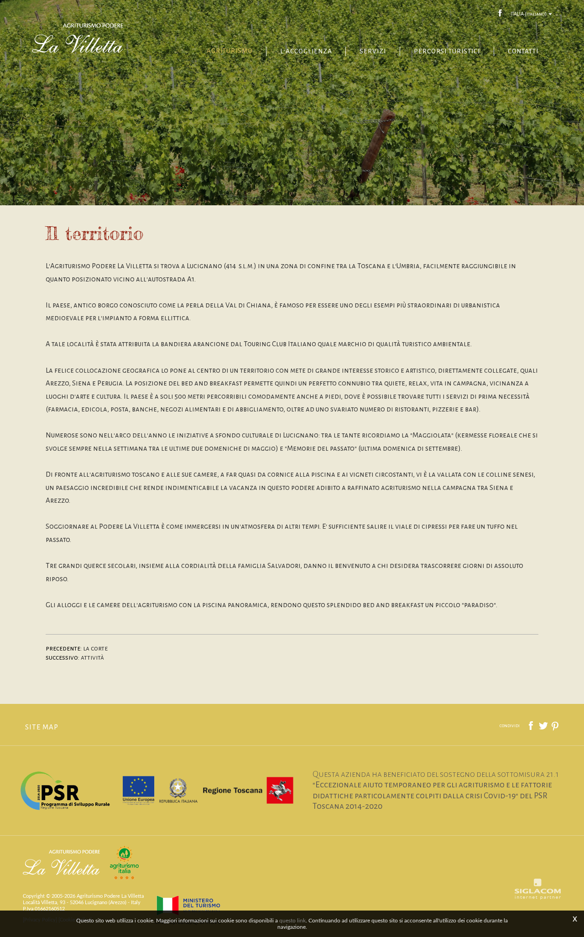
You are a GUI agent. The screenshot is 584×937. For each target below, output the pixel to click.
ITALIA (529, 13)
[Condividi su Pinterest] (555, 725)
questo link (292, 920)
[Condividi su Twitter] (543, 725)
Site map (41, 727)
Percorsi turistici (447, 51)
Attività (92, 657)
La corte (95, 648)
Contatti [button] (523, 51)
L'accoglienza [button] (306, 51)
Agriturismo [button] (229, 50)
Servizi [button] (373, 51)
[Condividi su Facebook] (531, 725)
